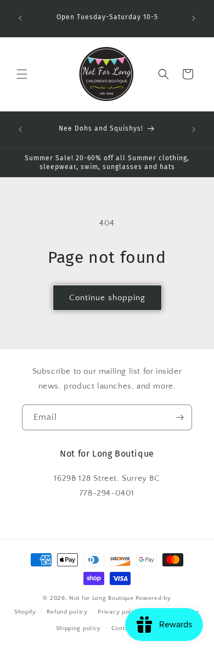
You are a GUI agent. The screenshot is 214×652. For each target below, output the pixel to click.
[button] (22, 74)
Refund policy (67, 612)
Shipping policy (79, 628)
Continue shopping (107, 297)
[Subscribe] (179, 417)
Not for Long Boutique (101, 598)
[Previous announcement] (20, 18)
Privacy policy (119, 612)
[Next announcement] (194, 18)
